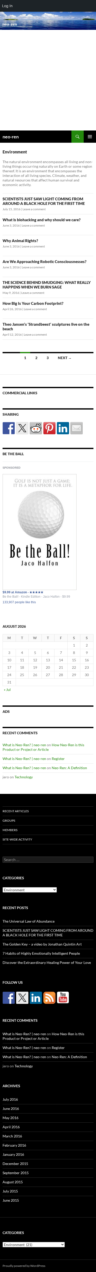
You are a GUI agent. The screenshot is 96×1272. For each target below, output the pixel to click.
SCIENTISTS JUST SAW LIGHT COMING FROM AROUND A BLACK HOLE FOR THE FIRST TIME (44, 201)
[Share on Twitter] (22, 428)
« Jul (7, 689)
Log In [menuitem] (7, 6)
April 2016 (11, 1127)
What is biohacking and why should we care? (42, 219)
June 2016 (11, 1108)
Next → (65, 358)
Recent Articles (16, 811)
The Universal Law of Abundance (29, 921)
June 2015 (11, 1200)
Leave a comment (34, 209)
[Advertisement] (48, 80)
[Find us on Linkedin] (36, 998)
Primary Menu (90, 136)
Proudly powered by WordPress (24, 1266)
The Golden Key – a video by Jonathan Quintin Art (42, 944)
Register (58, 758)
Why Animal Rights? (20, 240)
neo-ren (11, 136)
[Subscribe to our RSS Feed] (49, 998)
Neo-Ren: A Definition (69, 768)
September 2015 (16, 1173)
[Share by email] (76, 428)
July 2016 (10, 1099)
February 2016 (14, 1145)
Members (10, 830)
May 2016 (10, 1118)
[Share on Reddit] (36, 428)
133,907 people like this (19, 602)
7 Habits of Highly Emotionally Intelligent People (41, 953)
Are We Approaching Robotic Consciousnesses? (45, 261)
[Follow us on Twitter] (22, 998)
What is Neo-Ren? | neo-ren (24, 745)
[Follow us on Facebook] (9, 998)
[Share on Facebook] (9, 428)
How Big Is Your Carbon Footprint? (33, 303)
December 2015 (15, 1163)
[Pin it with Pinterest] (49, 428)
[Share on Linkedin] (63, 428)
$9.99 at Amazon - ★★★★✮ (23, 592)
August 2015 (13, 1182)
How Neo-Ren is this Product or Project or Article (43, 747)
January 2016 (13, 1154)
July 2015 (10, 1191)
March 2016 (12, 1136)
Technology (24, 777)
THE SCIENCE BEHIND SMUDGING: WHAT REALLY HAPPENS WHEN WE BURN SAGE (47, 284)
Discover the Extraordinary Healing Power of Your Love (47, 962)
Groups (9, 820)
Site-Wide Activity (17, 839)
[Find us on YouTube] (63, 998)
